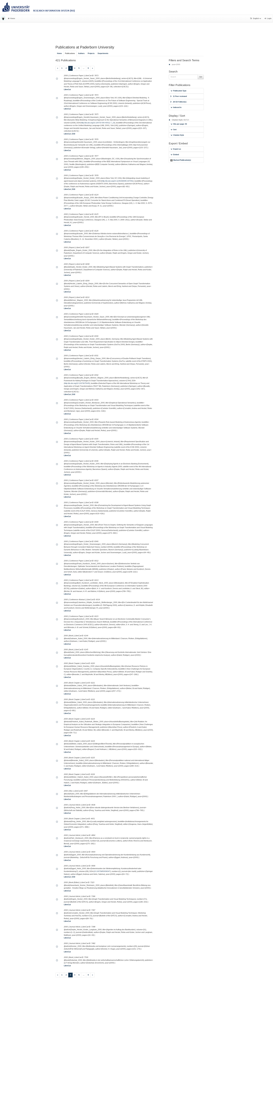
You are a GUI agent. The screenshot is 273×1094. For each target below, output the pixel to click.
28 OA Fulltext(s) (179, 102)
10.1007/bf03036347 (102, 871)
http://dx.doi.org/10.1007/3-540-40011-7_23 (98, 123)
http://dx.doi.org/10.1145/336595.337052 (117, 181)
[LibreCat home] (3, 18)
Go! (200, 77)
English (256, 18)
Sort (175, 130)
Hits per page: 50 (180, 124)
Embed (176, 155)
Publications (70, 53)
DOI (73, 134)
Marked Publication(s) (181, 160)
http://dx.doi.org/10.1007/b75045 (76, 383)
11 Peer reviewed (180, 96)
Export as (177, 149)
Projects (91, 53)
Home (12, 18)
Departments (103, 53)
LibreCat (67, 90)
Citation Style (178, 135)
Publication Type (179, 91)
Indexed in (177, 107)
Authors (81, 53)
